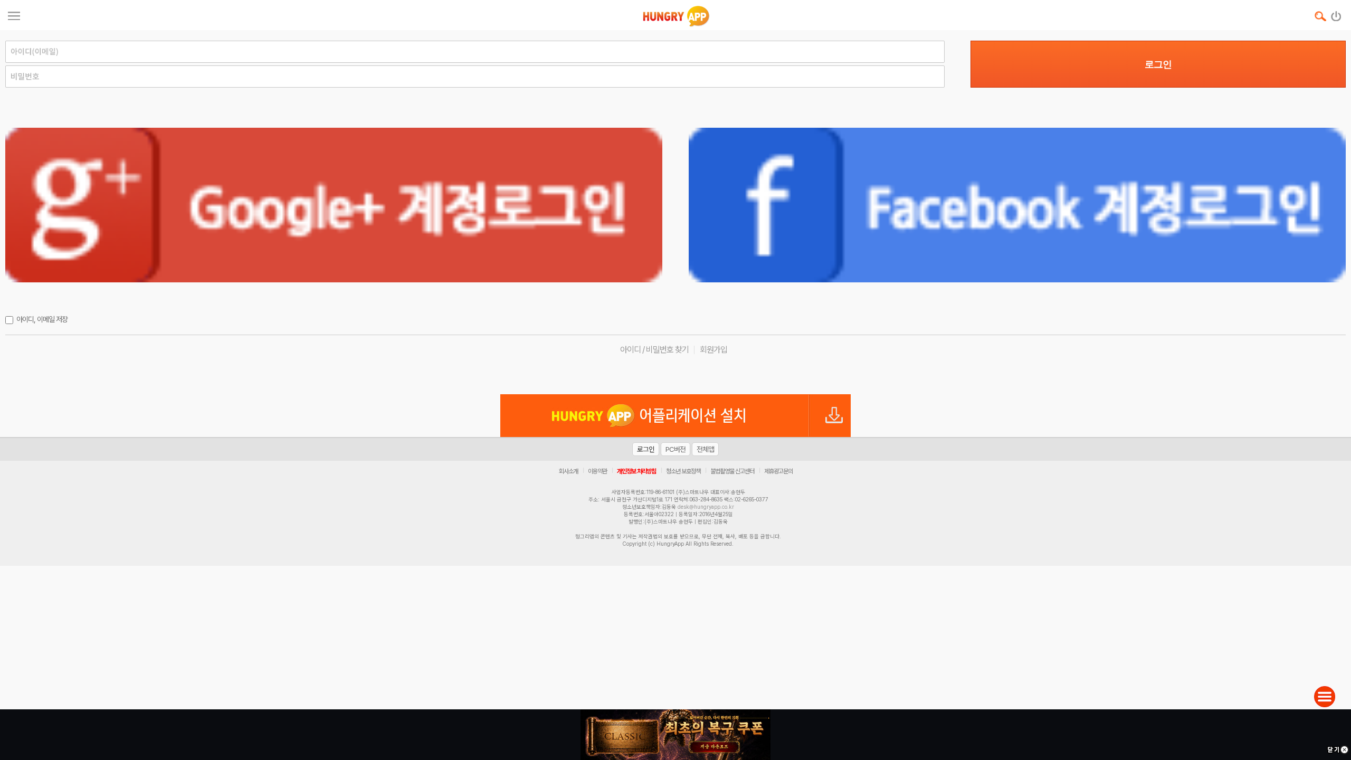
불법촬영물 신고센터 (732, 471)
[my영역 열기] (14, 14)
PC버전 (675, 449)
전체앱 (705, 449)
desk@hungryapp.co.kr (706, 507)
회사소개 (568, 471)
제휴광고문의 (778, 471)
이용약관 (597, 471)
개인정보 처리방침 (636, 471)
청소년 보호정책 (683, 471)
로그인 (1158, 64)
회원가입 (713, 350)
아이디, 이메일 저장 (42, 319)
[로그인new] (1336, 13)
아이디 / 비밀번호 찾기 (654, 350)
